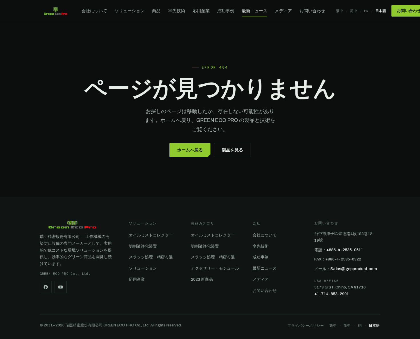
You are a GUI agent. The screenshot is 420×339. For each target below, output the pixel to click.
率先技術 (176, 11)
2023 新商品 (202, 279)
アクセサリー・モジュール (215, 268)
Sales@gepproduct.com (353, 269)
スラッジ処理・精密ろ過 (151, 257)
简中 (353, 11)
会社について (94, 11)
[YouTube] (61, 287)
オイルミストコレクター (151, 235)
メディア (283, 11)
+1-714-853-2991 (331, 294)
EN (366, 11)
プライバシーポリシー (305, 325)
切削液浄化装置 (143, 246)
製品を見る (232, 150)
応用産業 (201, 11)
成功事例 (225, 11)
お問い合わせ (312, 11)
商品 (156, 11)
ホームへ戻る (190, 150)
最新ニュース (254, 11)
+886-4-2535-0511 (344, 250)
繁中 (339, 11)
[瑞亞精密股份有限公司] (55, 10)
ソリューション (130, 11)
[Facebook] (46, 287)
